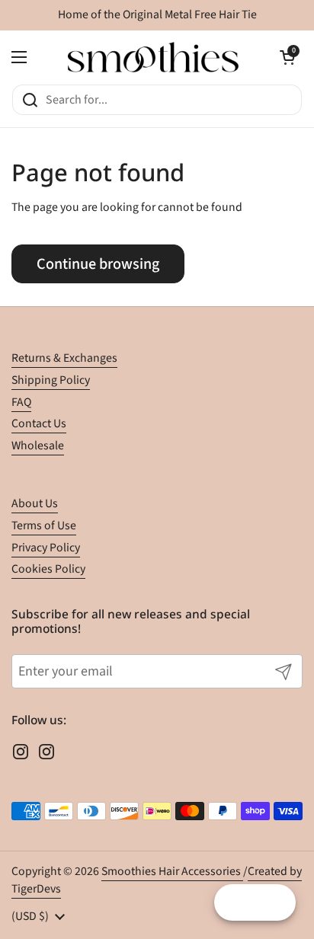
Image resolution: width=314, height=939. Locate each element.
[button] (287, 57)
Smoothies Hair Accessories (172, 871)
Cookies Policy (48, 569)
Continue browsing (98, 264)
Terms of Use (43, 525)
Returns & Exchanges (64, 358)
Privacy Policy (45, 547)
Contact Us (38, 423)
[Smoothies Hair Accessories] (153, 57)
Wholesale (37, 445)
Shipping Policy (50, 380)
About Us (34, 503)
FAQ (21, 402)
